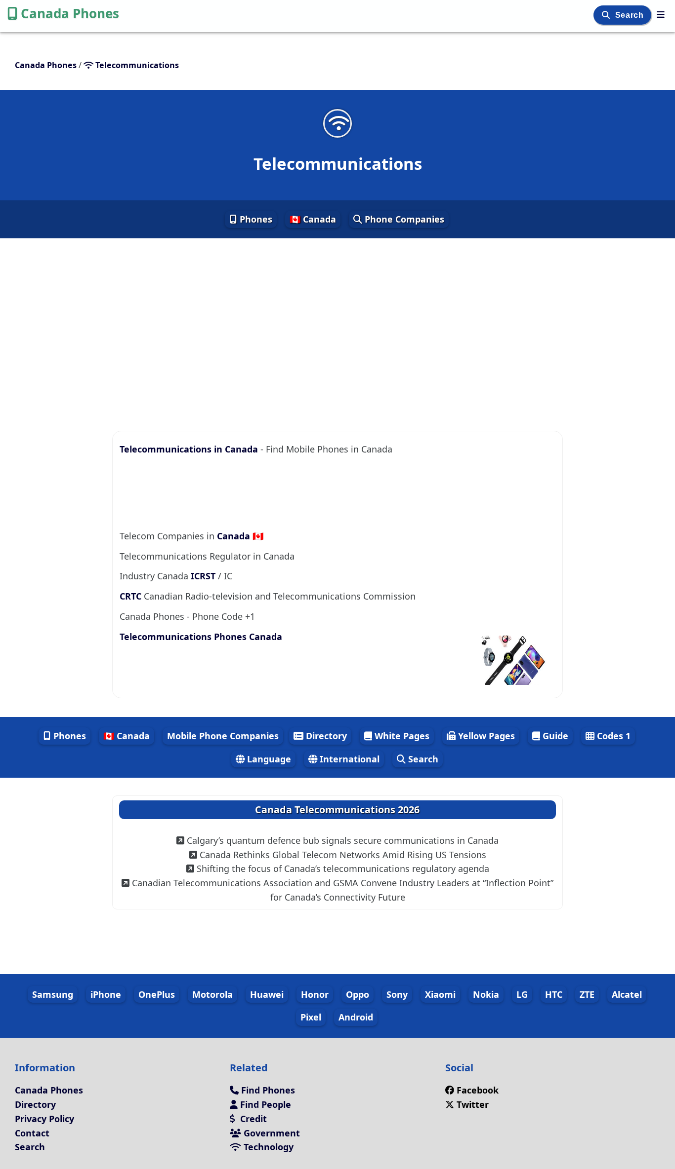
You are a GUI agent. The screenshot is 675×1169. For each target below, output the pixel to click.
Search (630, 15)
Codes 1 (612, 736)
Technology (267, 1147)
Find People (264, 1104)
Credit (252, 1119)
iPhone (105, 994)
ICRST (203, 576)
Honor (315, 994)
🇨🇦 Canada (313, 219)
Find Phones (267, 1090)
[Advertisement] (337, 327)
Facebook (477, 1090)
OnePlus (156, 994)
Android (355, 1017)
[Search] (607, 15)
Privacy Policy (44, 1119)
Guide (554, 736)
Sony (397, 994)
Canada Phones (70, 13)
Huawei (267, 994)
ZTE (587, 994)
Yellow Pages (485, 736)
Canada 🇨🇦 (240, 536)
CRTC (130, 596)
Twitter (472, 1104)
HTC (553, 994)
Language (268, 759)
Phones (254, 219)
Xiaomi (440, 994)
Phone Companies (403, 219)
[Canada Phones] (661, 14)
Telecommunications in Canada (190, 449)
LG (522, 994)
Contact (32, 1133)
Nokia (486, 994)
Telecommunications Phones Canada (201, 636)
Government (270, 1133)
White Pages (400, 736)
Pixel (310, 1017)
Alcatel (627, 994)
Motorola (212, 994)
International (348, 759)
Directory (325, 736)
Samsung (52, 994)
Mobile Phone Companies (223, 736)
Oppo (357, 994)
